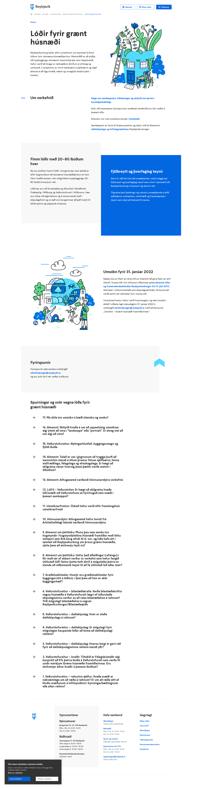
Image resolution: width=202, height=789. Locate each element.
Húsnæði (45, 14)
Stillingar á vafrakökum (45, 779)
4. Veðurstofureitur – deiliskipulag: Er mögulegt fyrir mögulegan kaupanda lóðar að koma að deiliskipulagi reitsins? (77, 631)
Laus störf (144, 725)
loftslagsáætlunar (119, 129)
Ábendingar (113, 722)
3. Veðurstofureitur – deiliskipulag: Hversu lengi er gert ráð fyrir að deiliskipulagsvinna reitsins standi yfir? (82, 645)
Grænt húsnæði (55, 14)
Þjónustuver (145, 735)
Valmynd (165, 7)
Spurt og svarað (115, 740)
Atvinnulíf (37, 14)
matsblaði (134, 118)
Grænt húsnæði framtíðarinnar (73, 14)
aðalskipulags (98, 129)
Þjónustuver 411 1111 (114, 749)
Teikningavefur (146, 740)
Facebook (144, 749)
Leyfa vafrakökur (16, 779)
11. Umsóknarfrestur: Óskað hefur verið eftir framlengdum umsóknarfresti (81, 507)
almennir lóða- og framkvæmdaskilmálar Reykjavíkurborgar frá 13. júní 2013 (137, 284)
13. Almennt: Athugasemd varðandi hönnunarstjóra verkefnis (83, 480)
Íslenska (128, 7)
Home (31, 14)
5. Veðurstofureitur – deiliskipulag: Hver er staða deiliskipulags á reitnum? (75, 616)
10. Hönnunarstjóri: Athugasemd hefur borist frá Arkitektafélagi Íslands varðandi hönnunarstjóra (74, 521)
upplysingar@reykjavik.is (114, 758)
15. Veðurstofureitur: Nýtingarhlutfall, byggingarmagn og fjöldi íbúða (80, 445)
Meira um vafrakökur (15, 773)
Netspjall (114, 731)
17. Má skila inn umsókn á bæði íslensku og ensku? (75, 417)
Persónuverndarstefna (149, 744)
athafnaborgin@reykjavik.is (129, 307)
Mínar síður (146, 7)
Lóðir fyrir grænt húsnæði (93, 14)
